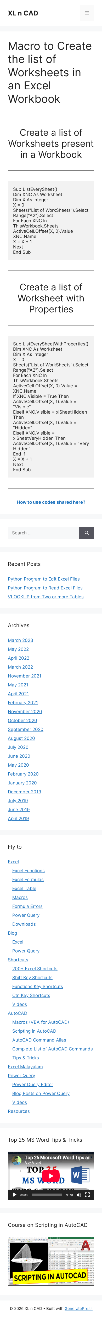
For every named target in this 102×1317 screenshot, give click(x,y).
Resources (19, 1111)
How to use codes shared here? (51, 502)
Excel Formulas (28, 879)
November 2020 (25, 711)
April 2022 (18, 658)
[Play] (14, 1194)
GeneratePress (79, 1308)
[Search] (86, 533)
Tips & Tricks (25, 1057)
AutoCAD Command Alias (39, 1040)
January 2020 (22, 782)
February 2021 (23, 702)
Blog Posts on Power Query (41, 1093)
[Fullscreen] (87, 1194)
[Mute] (79, 1194)
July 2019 (18, 800)
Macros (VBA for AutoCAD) (40, 1022)
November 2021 (24, 676)
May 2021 (18, 684)
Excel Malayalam (25, 1066)
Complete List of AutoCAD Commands (52, 1049)
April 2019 (18, 818)
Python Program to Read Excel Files (45, 587)
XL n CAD (23, 13)
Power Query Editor (32, 1084)
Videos (19, 1004)
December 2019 (24, 791)
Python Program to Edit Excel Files (44, 579)
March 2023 (20, 640)
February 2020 (23, 774)
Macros (20, 897)
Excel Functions (28, 870)
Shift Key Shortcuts (32, 977)
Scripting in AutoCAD (34, 1031)
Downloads (24, 924)
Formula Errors (27, 906)
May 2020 (18, 765)
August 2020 (21, 738)
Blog (12, 933)
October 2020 (22, 720)
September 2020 (25, 729)
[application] (51, 1176)
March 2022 (20, 667)
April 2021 (18, 693)
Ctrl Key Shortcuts (31, 995)
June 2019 (19, 809)
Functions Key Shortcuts (37, 986)
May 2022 (18, 649)
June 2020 (19, 756)
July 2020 (18, 747)
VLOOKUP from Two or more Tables (46, 596)
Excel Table (24, 888)
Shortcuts (18, 959)
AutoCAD (17, 1013)
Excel (13, 861)
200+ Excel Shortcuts (35, 968)
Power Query (25, 915)
